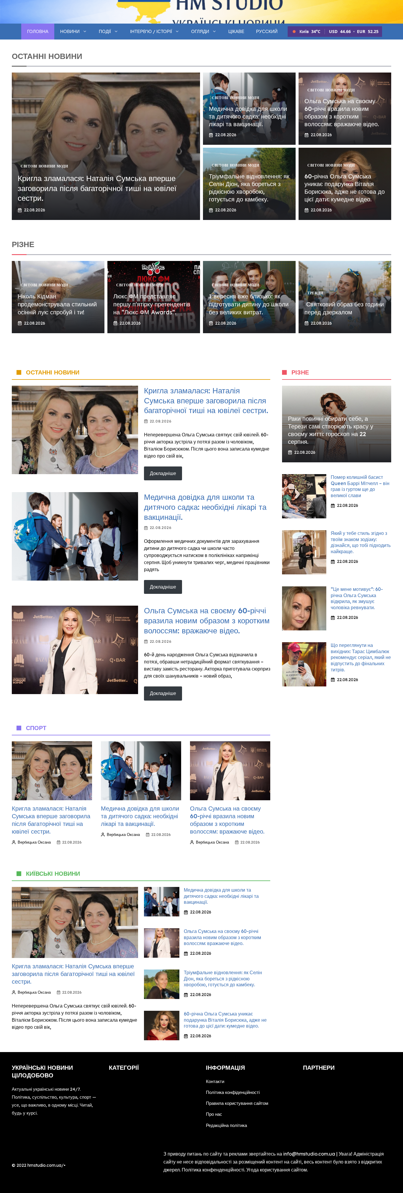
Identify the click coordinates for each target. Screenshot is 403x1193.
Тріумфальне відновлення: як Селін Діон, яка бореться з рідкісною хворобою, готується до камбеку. (249, 187)
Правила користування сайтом (237, 1103)
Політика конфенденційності (213, 1170)
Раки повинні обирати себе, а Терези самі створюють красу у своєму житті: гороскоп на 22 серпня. (330, 430)
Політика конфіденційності (233, 1092)
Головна (37, 31)
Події (105, 31)
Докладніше (163, 473)
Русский (267, 31)
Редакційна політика (226, 1125)
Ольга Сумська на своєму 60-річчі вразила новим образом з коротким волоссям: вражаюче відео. (341, 112)
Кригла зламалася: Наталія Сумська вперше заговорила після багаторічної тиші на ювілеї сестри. (97, 188)
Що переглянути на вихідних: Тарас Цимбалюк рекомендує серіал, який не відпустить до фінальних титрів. (361, 657)
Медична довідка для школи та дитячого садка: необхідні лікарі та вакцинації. (248, 116)
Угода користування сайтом (276, 1170)
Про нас (214, 1114)
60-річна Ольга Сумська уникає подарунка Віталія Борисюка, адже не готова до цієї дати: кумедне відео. (344, 187)
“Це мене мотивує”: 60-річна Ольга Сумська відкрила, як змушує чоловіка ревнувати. (357, 598)
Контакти (215, 1081)
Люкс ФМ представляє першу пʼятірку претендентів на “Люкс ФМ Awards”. (151, 304)
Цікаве (236, 31)
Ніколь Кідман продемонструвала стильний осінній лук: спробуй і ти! (57, 304)
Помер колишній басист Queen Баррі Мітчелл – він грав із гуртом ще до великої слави (360, 486)
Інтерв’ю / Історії (151, 31)
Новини (70, 31)
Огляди (200, 31)
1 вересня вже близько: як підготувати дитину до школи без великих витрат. (249, 304)
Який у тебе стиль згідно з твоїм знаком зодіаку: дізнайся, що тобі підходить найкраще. (361, 542)
